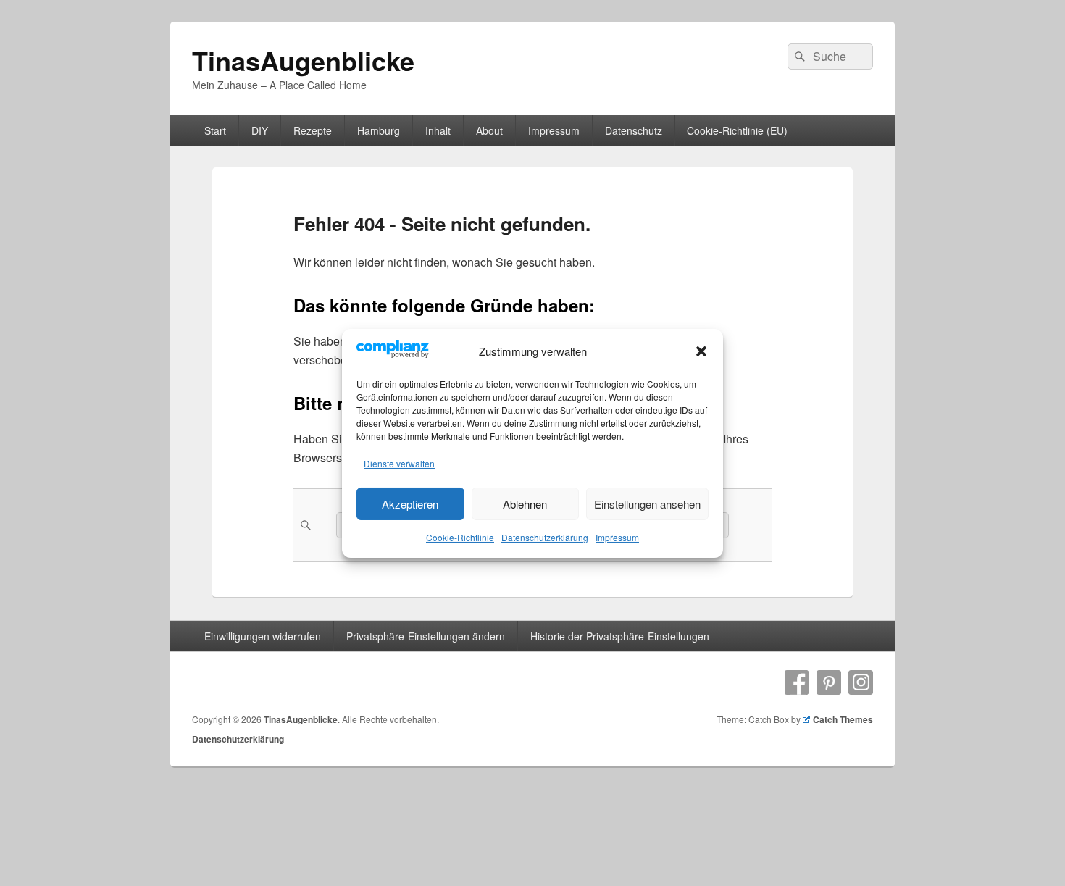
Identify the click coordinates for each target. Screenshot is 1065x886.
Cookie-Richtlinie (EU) (737, 130)
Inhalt (438, 130)
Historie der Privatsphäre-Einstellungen (619, 636)
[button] (701, 351)
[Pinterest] (828, 682)
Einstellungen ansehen (647, 503)
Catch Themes (843, 719)
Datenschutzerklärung (544, 537)
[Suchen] (798, 56)
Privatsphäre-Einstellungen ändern (425, 636)
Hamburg (378, 130)
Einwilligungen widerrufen (262, 636)
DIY (259, 130)
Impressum (617, 537)
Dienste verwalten (399, 463)
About (489, 130)
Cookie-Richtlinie (460, 537)
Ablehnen (525, 503)
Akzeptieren (410, 503)
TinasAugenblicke (303, 60)
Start (215, 130)
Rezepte (312, 130)
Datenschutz (633, 130)
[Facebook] (797, 682)
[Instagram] (860, 682)
